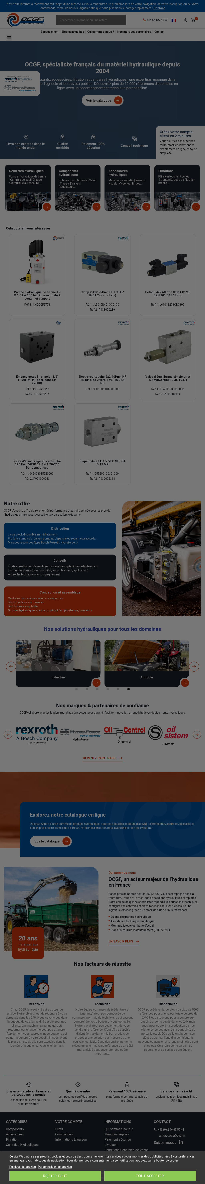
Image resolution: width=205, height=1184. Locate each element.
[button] (7, 7)
